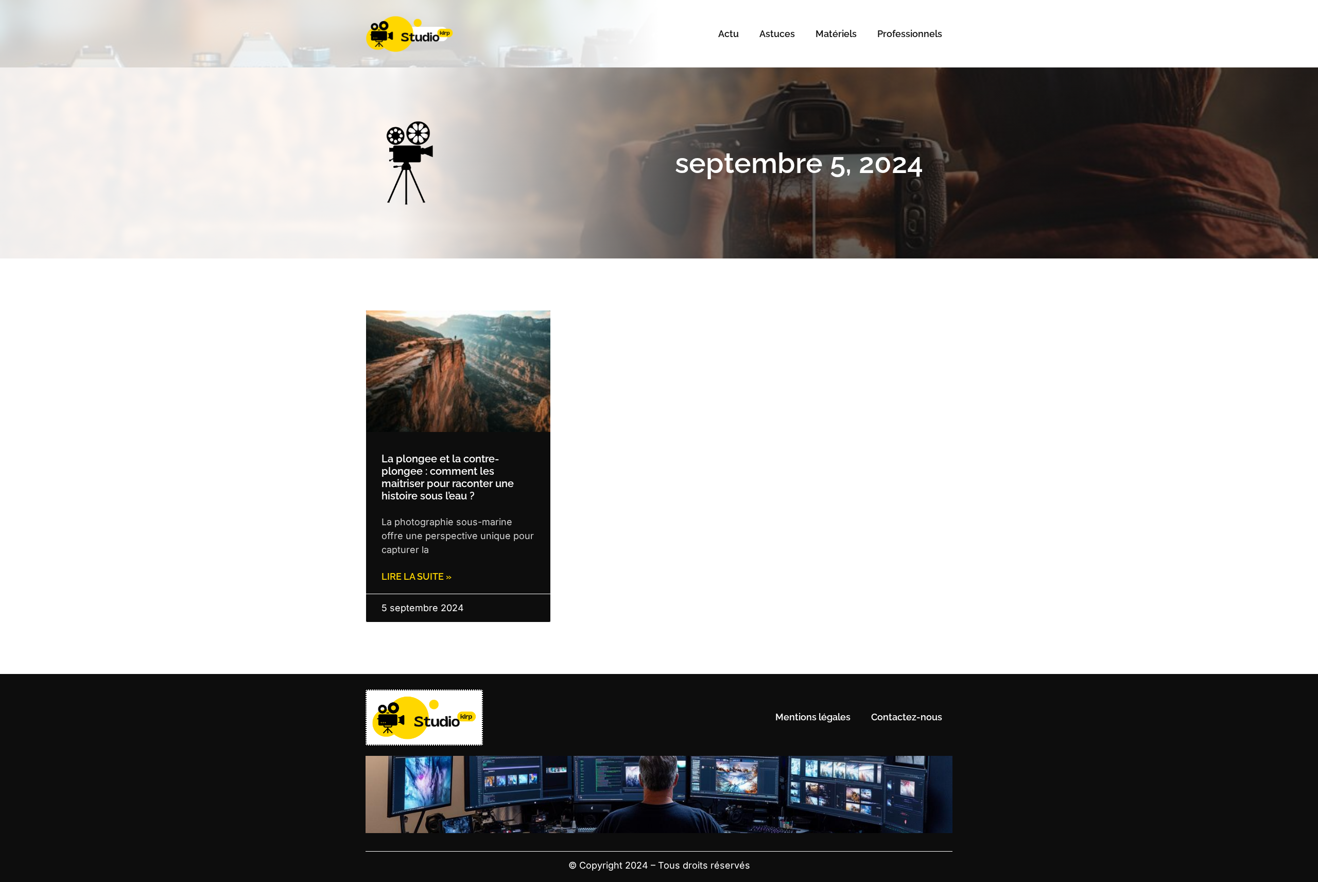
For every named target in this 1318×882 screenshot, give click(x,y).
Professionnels (909, 33)
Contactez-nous (906, 717)
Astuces (777, 33)
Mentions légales (813, 717)
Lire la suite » (416, 576)
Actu (728, 33)
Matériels (836, 33)
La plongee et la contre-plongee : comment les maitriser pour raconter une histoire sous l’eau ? (447, 477)
